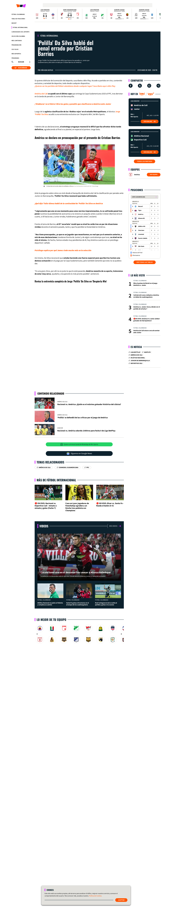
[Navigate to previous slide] (37, 633)
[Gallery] (79, 634)
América (140, 214)
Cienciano (141, 230)
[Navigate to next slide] (121, 633)
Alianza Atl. (141, 218)
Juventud (141, 234)
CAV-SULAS (15, 49)
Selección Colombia (18, 36)
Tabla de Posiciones (18, 19)
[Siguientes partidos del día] (158, 14)
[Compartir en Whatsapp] (149, 86)
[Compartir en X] (140, 86)
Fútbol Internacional (20, 28)
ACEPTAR (121, 900)
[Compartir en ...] (158, 86)
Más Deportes (16, 54)
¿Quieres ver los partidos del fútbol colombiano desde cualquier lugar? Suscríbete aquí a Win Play (75, 86)
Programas (15, 58)
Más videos (113, 526)
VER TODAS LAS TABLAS (144, 262)
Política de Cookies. (95, 896)
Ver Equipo (153, 175)
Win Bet (14, 23)
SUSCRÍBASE (22, 68)
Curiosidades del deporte (20, 32)
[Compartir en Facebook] (131, 86)
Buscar (21, 62)
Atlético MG (141, 226)
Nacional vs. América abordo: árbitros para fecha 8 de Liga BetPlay (86, 430)
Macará (140, 206)
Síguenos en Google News (81, 453)
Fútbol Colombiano (18, 14)
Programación (16, 45)
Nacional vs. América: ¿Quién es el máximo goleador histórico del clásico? (89, 404)
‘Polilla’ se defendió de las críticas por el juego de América (82, 417)
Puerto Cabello (142, 238)
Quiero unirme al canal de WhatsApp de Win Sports (81, 444)
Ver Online (148, 121)
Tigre (139, 210)
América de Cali (41, 93)
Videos (43, 526)
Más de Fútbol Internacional (56, 480)
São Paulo (141, 246)
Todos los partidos (144, 161)
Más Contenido (17, 41)
